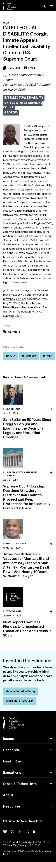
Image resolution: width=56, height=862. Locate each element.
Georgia (11, 112)
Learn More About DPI (19, 700)
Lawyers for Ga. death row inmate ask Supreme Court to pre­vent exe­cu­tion (26, 295)
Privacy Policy (9, 851)
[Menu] (51, 6)
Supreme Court (32, 307)
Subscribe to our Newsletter (25, 821)
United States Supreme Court (22, 105)
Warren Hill (14, 332)
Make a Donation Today (20, 691)
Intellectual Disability (23, 97)
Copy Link (13, 68)
